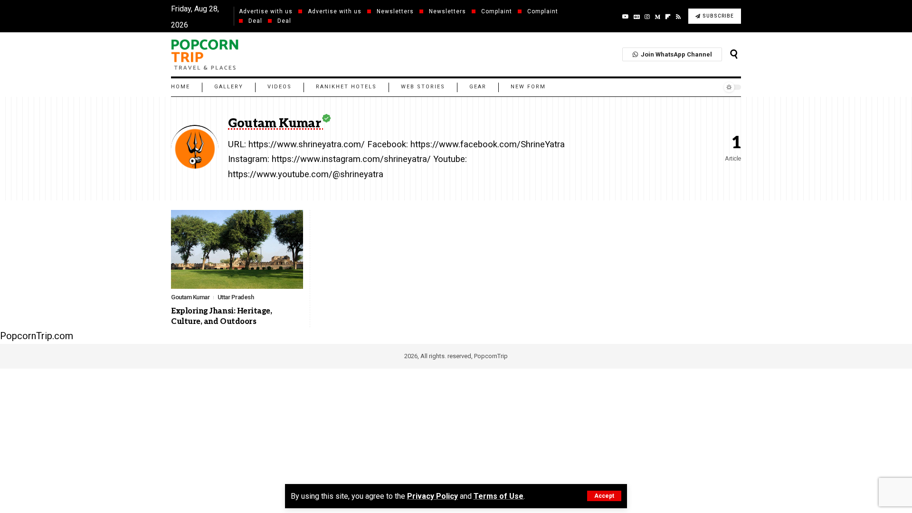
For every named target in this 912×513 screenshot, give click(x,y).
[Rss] (678, 16)
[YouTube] (625, 16)
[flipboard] (668, 16)
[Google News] (636, 16)
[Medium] (657, 16)
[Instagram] (647, 16)
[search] (734, 54)
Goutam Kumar (190, 297)
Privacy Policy (432, 496)
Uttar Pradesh (236, 297)
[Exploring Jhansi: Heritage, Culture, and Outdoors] (237, 249)
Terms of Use (498, 496)
